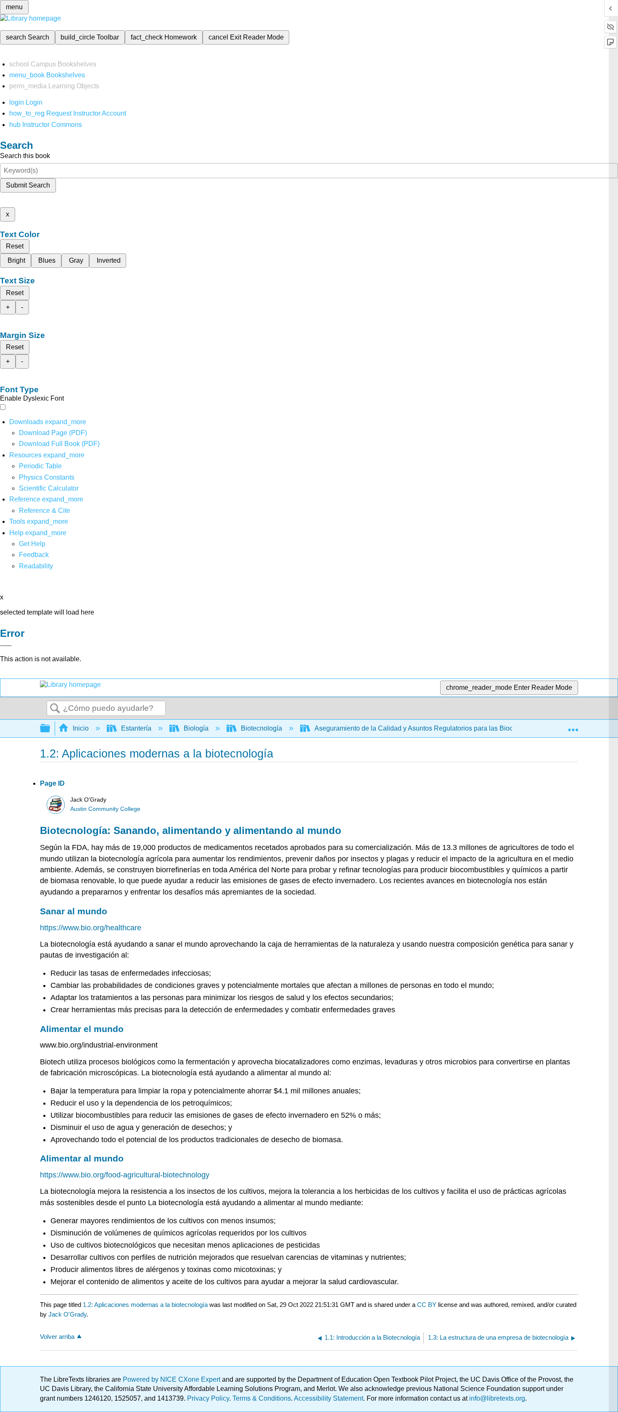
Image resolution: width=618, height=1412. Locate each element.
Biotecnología (261, 728)
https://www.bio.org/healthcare (90, 928)
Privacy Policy (208, 1398)
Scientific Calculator (49, 488)
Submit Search (28, 185)
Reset (15, 246)
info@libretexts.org (496, 1398)
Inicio (80, 728)
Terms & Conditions (261, 1398)
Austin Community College (105, 809)
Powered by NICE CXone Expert (172, 1379)
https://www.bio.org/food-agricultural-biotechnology (124, 1175)
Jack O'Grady (67, 1314)
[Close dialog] (6, 645)
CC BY (427, 1304)
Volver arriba (57, 1336)
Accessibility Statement (328, 1398)
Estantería (136, 728)
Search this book (25, 155)
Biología (196, 728)
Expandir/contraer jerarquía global (50, 728)
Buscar (55, 709)
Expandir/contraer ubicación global (573, 726)
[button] (34, 554)
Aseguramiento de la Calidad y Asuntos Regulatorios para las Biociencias (424, 728)
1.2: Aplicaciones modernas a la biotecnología (145, 1304)
